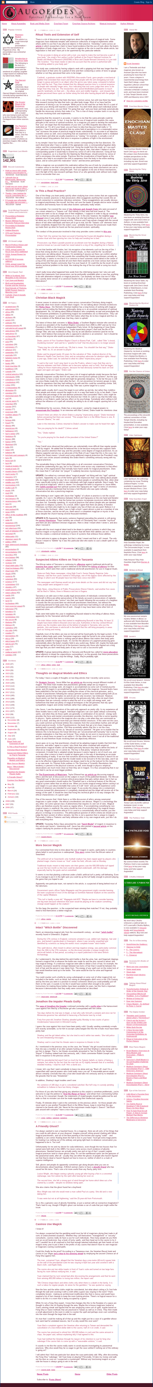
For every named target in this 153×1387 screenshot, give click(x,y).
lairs (7, 458)
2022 (8, 677)
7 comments (69, 662)
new (7, 504)
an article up (76, 682)
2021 (8, 680)
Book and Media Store (39, 23)
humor (8, 442)
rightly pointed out (48, 487)
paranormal (10, 526)
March (10, 791)
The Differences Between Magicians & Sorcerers (137, 1119)
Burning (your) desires (136, 975)
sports (8, 598)
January (11, 797)
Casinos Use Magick (16, 780)
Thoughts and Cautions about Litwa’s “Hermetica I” (138, 1017)
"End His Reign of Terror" (74, 1094)
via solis (8, 630)
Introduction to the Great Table (21, 60)
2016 (8, 695)
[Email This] (79, 179)
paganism (9, 523)
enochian (9, 404)
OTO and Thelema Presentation (12, 234)
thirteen (8, 625)
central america (12, 374)
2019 (8, 686)
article (38, 46)
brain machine (11, 366)
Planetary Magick (19, 36)
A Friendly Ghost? (14, 777)
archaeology (10, 336)
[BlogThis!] (82, 179)
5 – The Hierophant (134, 952)
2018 (8, 689)
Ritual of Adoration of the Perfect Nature (136, 1040)
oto (6, 517)
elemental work (11, 396)
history (8, 439)
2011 (8, 711)
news (7, 512)
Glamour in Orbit (133, 947)
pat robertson (11, 528)
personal (9, 534)
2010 (8, 714)
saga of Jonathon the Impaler (53, 1006)
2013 (8, 705)
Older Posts (112, 1374)
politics (8, 542)
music (8, 490)
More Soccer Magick (16, 763)
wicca (7, 638)
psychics (9, 555)
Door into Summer (134, 1001)
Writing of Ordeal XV (134, 999)
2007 (8, 804)
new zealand (10, 509)
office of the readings (14, 515)
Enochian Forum (61, 23)
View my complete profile (137, 101)
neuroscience (11, 501)
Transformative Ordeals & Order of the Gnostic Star (137, 990)
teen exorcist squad (13, 606)
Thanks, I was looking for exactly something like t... (16, 194)
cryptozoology (11, 388)
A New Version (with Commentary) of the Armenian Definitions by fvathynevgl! (136, 1033)
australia (9, 355)
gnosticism (10, 428)
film (7, 417)
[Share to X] (84, 179)
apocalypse (10, 331)
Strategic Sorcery (47, 682)
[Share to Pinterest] (90, 179)
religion (8, 560)
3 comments (68, 1367)
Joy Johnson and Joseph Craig (83, 209)
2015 (8, 699)
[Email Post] (76, 179)
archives (9, 339)
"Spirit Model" (87, 824)
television (9, 609)
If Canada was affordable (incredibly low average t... (16, 201)
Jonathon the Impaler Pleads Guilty (16, 773)
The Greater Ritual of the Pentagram (20, 104)
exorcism (9, 412)
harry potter (10, 434)
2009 (8, 717)
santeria (8, 576)
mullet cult (9, 488)
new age (8, 507)
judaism (8, 453)
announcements (12, 325)
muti (7, 493)
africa (7, 312)
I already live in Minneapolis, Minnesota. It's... (15, 180)
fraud (7, 423)
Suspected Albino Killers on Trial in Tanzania (17, 754)
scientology (10, 584)
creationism (10, 382)
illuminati (9, 444)
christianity (10, 377)
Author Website (127, 23)
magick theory (11, 471)
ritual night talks (12, 566)
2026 (8, 664)
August (11, 733)
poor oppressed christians (16, 545)
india (7, 447)
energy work (10, 401)
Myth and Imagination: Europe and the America (15, 284)
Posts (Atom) (55, 1379)
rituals (8, 574)
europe (8, 407)
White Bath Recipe (134, 1027)
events (8, 409)
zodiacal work (11, 652)
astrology (9, 344)
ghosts (8, 426)
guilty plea (96, 1006)
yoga (7, 647)
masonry (9, 477)
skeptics (9, 587)
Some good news (133, 969)
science (8, 582)
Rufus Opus (44, 307)
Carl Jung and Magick (14, 280)
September (12, 729)
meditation (9, 480)
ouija (7, 520)
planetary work (11, 539)
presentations (11, 552)
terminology (10, 617)
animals (8, 323)
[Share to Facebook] (87, 179)
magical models (12, 466)
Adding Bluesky (12, 230)
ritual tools (9, 571)
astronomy (10, 347)
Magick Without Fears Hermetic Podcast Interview (17, 222)
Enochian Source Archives (83, 23)
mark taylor (10, 474)
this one (107, 231)
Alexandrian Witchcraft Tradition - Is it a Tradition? (137, 995)
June (10, 739)
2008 (8, 801)
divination (9, 390)
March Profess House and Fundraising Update (16, 246)
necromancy (10, 499)
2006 (8, 807)
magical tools (11, 469)
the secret (9, 620)
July (10, 736)
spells (7, 595)
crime (7, 385)
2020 (8, 683)
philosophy (10, 536)
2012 (8, 708)
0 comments (69, 1115)
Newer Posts (42, 1374)
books (8, 363)
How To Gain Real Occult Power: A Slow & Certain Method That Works (136, 1113)
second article (99, 826)
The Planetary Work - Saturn (21, 127)
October (11, 726)
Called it (129, 977)
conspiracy (10, 380)
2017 (8, 692)
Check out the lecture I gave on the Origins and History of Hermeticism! (136, 1022)
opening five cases (44, 566)
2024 (8, 670)
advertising (10, 309)
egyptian (9, 393)
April (10, 787)
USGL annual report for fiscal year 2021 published (16, 251)
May (10, 784)
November (12, 723)
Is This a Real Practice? (17, 747)
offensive (81, 564)
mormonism (10, 485)
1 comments (69, 916)
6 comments (69, 179)
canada (8, 371)
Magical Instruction (108, 23)
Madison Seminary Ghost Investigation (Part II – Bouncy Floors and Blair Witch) (137, 1077)
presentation (10, 549)
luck (7, 463)
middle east (10, 482)
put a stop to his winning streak (68, 1253)
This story (79, 852)
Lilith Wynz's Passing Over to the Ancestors (137, 1095)
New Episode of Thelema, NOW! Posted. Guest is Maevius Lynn (16, 290)
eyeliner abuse (11, 415)
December (12, 720)
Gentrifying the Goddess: (137, 944)
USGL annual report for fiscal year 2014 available (16, 265)
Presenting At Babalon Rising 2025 (15, 227)
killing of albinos (99, 566)
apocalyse (9, 334)
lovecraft (9, 461)
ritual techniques (12, 568)
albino (7, 315)
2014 (8, 702)
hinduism (9, 436)
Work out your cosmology (137, 967)
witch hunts (10, 641)
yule (7, 649)
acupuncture (10, 307)
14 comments (69, 548)
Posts (8, 817)
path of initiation (12, 531)
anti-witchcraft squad (14, 328)
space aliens (10, 593)
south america (11, 590)
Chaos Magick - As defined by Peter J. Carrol (137, 1005)
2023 (8, 673)
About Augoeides (18, 23)
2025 (8, 667)
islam (7, 450)
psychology (10, 557)
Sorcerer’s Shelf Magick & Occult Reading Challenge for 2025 (137, 1062)
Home (4, 23)
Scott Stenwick (133, 64)
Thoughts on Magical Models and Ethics (16, 759)
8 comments (68, 286)
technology (10, 603)
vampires (9, 628)
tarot (7, 601)
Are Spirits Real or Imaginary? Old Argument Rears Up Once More (137, 1106)
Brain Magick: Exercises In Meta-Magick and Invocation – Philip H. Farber (137, 1054)
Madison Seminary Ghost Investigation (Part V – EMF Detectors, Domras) (137, 1069)
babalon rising (11, 358)
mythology (9, 496)
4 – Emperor (131, 955)
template (9, 614)
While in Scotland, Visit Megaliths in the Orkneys (15, 277)
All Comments (12, 822)
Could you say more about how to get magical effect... (16, 187)
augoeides (9, 352)
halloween (9, 431)
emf (7, 398)
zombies (9, 655)
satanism (9, 579)
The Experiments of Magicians (53, 774)
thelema (8, 622)
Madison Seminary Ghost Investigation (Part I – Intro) (137, 1084)
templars (9, 612)
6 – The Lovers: (133, 950)
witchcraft (9, 644)
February (12, 794)
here (135, 152)
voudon (8, 633)
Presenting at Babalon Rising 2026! (14, 217)
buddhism (9, 369)
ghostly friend (99, 1167)
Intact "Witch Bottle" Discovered (16, 768)
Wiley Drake (73, 323)
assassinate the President (47, 410)
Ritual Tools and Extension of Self (15, 742)
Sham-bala (131, 972)
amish (8, 320)
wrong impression (47, 520)
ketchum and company (15, 455)
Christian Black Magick (17, 750)
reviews (8, 563)
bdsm (7, 361)
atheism (8, 350)
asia (7, 342)
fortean (8, 420)
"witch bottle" (107, 932)
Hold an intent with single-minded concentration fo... (16, 172)
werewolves (10, 636)
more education (110, 652)
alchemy (9, 317)
